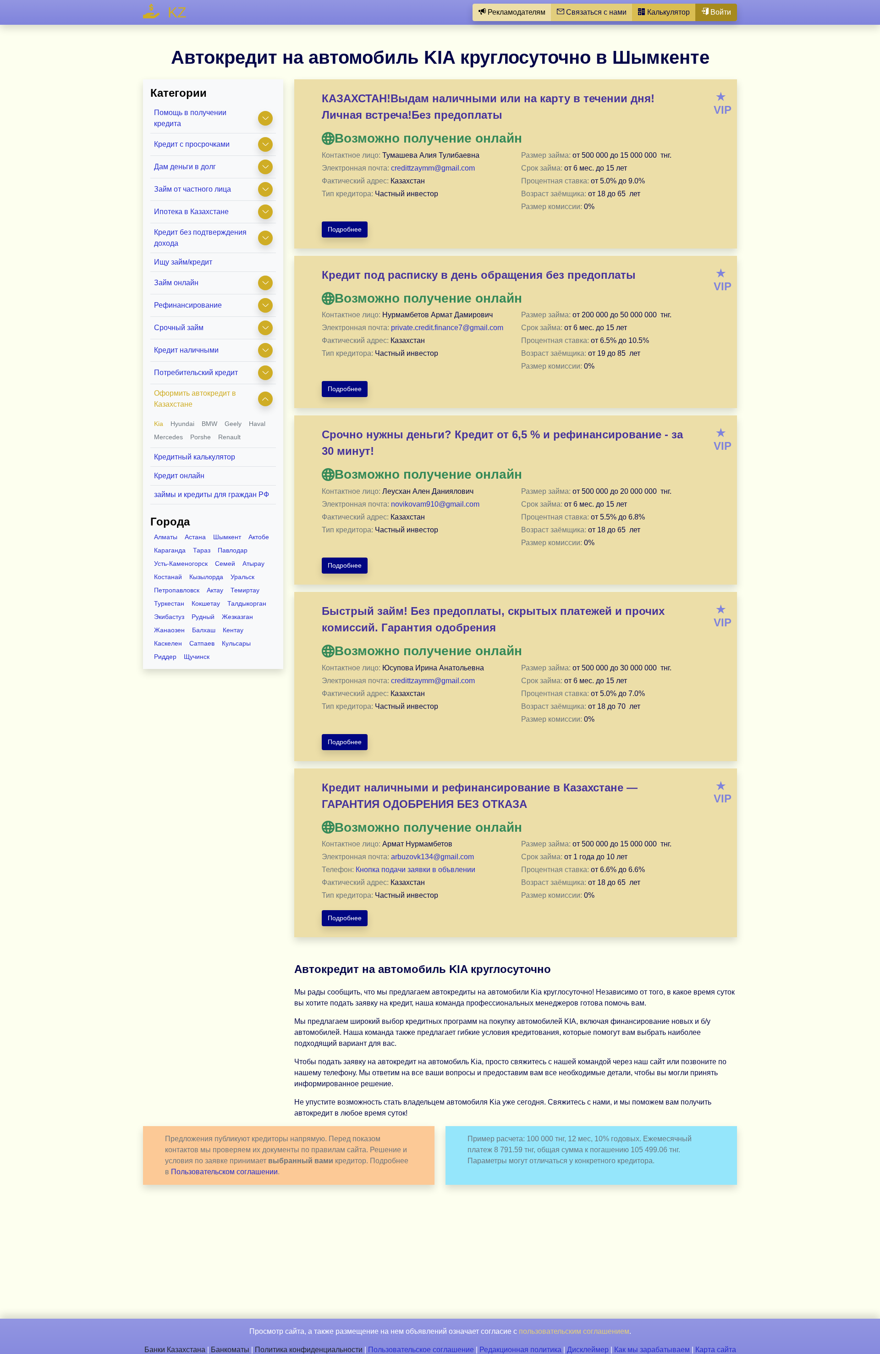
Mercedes (168, 437)
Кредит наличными (186, 350)
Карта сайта (715, 1350)
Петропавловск (176, 590)
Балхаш (203, 630)
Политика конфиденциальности (309, 1350)
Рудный (203, 616)
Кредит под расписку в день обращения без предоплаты (479, 275)
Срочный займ (179, 328)
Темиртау (245, 590)
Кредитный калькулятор (194, 457)
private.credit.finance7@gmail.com (447, 328)
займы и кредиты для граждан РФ (211, 494)
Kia (158, 423)
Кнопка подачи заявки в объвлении (415, 869)
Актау (215, 590)
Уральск (242, 576)
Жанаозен (169, 630)
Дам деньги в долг (185, 167)
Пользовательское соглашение (421, 1350)
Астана (195, 537)
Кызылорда (206, 576)
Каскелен (168, 643)
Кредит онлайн (179, 476)
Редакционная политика (520, 1350)
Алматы (165, 537)
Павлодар (233, 550)
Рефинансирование (188, 305)
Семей (225, 563)
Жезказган (237, 616)
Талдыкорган (246, 603)
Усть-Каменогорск (181, 563)
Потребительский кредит (196, 372)
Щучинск (196, 656)
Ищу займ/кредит (183, 262)
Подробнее (345, 229)
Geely (233, 423)
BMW (209, 423)
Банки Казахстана (174, 1350)
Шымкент (227, 537)
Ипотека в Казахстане (191, 212)
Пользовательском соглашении (224, 1172)
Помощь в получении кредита (190, 118)
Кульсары (236, 643)
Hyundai (182, 423)
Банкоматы (230, 1350)
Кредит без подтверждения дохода (200, 237)
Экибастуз (169, 616)
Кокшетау (206, 603)
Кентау (233, 630)
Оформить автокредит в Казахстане (195, 398)
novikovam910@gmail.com (435, 504)
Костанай (168, 576)
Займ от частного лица (192, 189)
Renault (229, 437)
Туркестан (169, 603)
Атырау (253, 563)
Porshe (200, 437)
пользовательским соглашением (574, 1331)
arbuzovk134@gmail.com (432, 857)
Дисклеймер (588, 1350)
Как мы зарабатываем (652, 1350)
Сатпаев (201, 643)
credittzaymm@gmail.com (433, 168)
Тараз (201, 550)
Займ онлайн (176, 283)
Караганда (170, 550)
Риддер (165, 656)
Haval (257, 423)
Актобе (258, 537)
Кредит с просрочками (192, 144)
